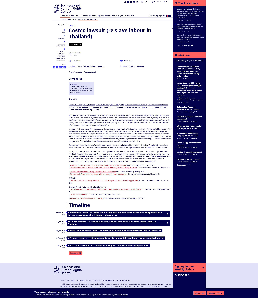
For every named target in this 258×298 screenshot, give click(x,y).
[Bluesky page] (131, 2)
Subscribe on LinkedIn (123, 280)
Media (73, 280)
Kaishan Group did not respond (189, 152)
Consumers (62, 60)
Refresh (198, 61)
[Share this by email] (65, 67)
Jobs (68, 280)
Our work (84, 16)
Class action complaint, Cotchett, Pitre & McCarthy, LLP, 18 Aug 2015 (96, 105)
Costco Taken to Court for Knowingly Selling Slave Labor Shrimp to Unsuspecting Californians (105, 189)
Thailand (63, 45)
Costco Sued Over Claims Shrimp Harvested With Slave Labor (92, 172)
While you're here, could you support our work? (189, 127)
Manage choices (215, 293)
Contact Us (96, 280)
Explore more (182, 165)
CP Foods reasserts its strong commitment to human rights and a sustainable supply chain (104, 180)
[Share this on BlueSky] (62, 67)
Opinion (101, 16)
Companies (75, 16)
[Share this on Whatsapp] (54, 67)
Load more (74, 253)
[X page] (125, 2)
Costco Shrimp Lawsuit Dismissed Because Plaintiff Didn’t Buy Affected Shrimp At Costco (103, 168)
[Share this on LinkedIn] (60, 67)
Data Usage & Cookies (84, 280)
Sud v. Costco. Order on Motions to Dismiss (86, 198)
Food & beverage (61, 38)
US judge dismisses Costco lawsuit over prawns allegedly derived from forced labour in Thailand (190, 26)
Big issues (92, 16)
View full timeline (183, 46)
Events (62, 280)
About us (115, 16)
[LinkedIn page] (128, 2)
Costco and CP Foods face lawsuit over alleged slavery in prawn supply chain (98, 174)
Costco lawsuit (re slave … (88, 19)
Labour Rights (61, 55)
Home (62, 19)
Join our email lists (127, 16)
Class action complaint (78, 194)
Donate (108, 16)
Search (168, 2)
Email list (157, 2)
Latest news (65, 16)
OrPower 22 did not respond (188, 159)
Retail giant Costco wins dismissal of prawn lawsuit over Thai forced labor (98, 165)
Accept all (199, 293)
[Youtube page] (134, 2)
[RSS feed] (137, 2)
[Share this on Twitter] (57, 67)
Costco (63, 32)
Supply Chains (61, 56)
